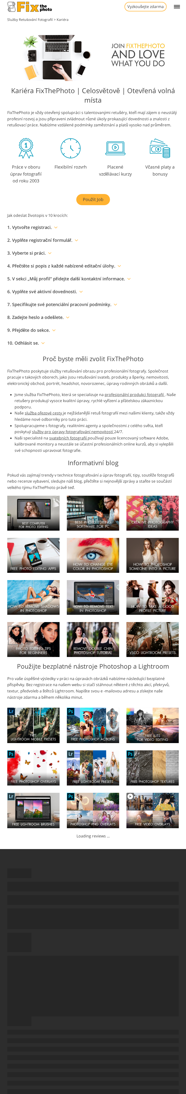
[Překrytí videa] (152, 810)
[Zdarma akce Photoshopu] (93, 725)
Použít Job (93, 199)
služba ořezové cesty (44, 413)
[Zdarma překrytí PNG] (93, 810)
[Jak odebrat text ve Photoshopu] (93, 597)
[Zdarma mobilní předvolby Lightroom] (33, 725)
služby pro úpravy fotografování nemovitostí (73, 431)
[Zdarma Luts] (152, 725)
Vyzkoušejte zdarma (145, 6)
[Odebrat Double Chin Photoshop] (93, 639)
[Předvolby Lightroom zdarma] (93, 767)
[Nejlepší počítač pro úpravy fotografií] (33, 512)
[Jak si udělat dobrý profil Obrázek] (152, 597)
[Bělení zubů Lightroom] (33, 810)
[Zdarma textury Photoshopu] (152, 767)
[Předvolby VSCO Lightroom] (152, 639)
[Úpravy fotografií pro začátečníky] (33, 639)
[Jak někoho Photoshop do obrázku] (152, 555)
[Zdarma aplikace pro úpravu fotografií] (33, 555)
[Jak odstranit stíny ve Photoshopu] (33, 597)
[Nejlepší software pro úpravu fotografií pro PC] (93, 512)
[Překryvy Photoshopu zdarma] (33, 767)
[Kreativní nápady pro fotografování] (152, 512)
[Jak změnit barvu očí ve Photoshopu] (93, 555)
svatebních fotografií (68, 438)
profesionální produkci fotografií (135, 394)
